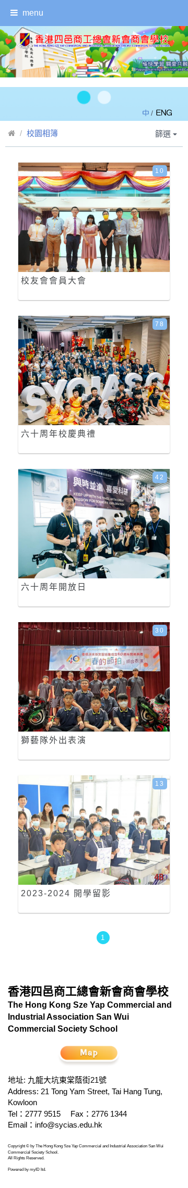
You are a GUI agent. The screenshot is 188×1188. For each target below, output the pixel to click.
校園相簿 (42, 133)
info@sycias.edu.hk (68, 1124)
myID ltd (37, 1169)
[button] (84, 97)
